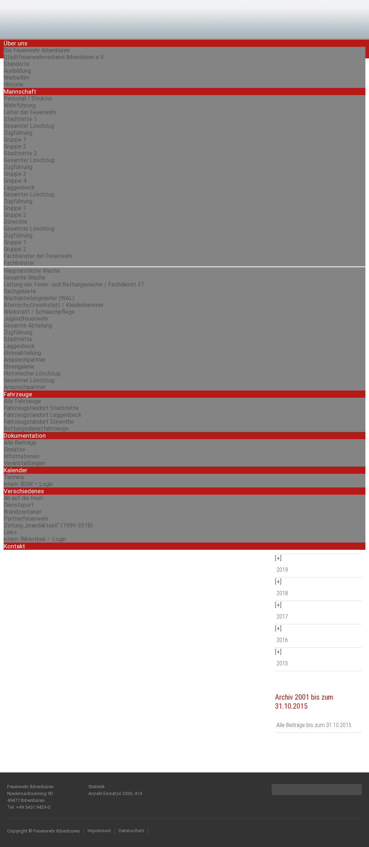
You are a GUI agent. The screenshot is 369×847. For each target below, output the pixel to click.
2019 (282, 569)
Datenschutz (132, 830)
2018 (282, 593)
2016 (282, 640)
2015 (282, 663)
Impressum (99, 830)
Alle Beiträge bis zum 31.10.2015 (313, 725)
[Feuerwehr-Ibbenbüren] (57, 19)
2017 (282, 616)
